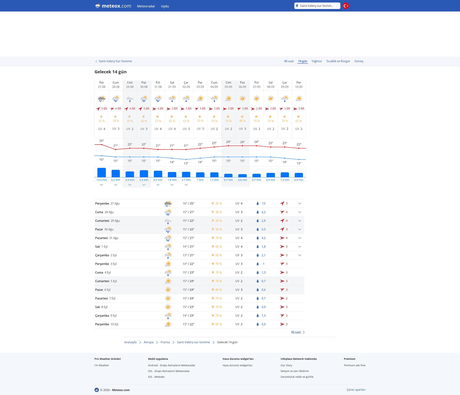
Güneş (359, 61)
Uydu (165, 6)
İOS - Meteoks (156, 376)
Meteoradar (146, 6)
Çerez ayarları (356, 390)
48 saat (289, 61)
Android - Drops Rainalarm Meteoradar (171, 365)
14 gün (302, 61)
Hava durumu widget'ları (237, 365)
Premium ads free (354, 365)
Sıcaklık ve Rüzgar (338, 61)
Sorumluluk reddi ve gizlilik (297, 376)
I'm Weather (102, 365)
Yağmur (317, 61)
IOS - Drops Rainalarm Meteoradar (169, 371)
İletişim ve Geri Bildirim (295, 371)
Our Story (286, 365)
